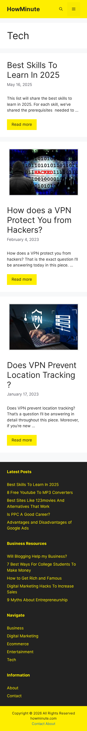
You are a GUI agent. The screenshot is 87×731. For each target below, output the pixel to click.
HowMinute (23, 9)
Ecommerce (18, 644)
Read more (22, 124)
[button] (61, 9)
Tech (11, 659)
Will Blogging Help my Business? (37, 556)
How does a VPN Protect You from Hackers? (39, 220)
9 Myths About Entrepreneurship (37, 600)
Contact (14, 695)
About (12, 688)
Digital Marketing (22, 636)
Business (15, 628)
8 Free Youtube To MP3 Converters (40, 492)
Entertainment (20, 651)
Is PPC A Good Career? (28, 514)
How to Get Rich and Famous (34, 578)
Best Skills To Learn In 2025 (33, 70)
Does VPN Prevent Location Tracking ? (42, 374)
